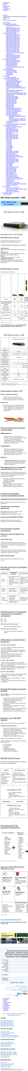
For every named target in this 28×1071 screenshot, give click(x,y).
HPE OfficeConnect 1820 (12, 134)
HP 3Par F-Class (10, 95)
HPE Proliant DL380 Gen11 (7, 1022)
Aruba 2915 (9, 143)
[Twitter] (20, 994)
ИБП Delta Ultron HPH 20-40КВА (9, 1053)
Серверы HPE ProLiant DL (9, 33)
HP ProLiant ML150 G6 (11, 63)
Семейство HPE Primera (12, 79)
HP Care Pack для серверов (12, 187)
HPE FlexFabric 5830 (11, 172)
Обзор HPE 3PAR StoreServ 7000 (14, 90)
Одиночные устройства (12, 121)
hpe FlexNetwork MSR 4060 (13, 177)
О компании (6, 2)
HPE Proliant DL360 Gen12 (7, 1020)
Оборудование (7, 6)
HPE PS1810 (9, 133)
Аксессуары (6, 76)
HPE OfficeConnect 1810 (12, 131)
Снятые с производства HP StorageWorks (16, 124)
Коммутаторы (9, 181)
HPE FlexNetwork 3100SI (12, 152)
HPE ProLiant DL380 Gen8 (12, 57)
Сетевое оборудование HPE (10, 125)
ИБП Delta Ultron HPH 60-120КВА (9, 1054)
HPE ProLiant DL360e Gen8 (13, 55)
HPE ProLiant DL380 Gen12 (13, 35)
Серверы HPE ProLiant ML (10, 59)
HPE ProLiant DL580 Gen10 (13, 39)
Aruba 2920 (9, 144)
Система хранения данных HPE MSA (10, 1036)
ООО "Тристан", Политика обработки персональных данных (14, 1014)
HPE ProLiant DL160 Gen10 (13, 44)
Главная (5, 15)
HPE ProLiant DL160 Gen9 (12, 47)
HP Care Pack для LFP (11, 190)
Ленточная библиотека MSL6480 (17, 120)
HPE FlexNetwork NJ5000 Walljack (14, 156)
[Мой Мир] (24, 994)
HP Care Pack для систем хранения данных (16, 189)
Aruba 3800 (9, 148)
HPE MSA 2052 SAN (11, 103)
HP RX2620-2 (9, 74)
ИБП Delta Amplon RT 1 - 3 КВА (8, 1051)
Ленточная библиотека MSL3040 (17, 118)
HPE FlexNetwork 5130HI (12, 160)
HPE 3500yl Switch (10, 153)
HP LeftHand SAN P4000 (12, 98)
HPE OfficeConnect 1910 (12, 135)
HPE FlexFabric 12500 (11, 176)
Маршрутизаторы (10, 179)
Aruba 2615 (9, 140)
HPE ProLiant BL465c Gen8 (13, 30)
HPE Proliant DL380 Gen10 (7, 1024)
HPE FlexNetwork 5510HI (12, 166)
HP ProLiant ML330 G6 (11, 64)
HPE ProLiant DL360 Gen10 (13, 42)
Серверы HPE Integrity (8, 69)
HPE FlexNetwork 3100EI (12, 151)
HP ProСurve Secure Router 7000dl (14, 178)
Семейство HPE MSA (11, 99)
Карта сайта (6, 1007)
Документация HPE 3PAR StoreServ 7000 (16, 94)
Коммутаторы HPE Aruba (7, 1042)
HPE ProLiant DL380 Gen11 (13, 38)
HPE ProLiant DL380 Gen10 (13, 43)
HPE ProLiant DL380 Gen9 (12, 51)
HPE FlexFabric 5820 (11, 170)
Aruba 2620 (9, 142)
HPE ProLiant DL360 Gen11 (13, 37)
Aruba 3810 (9, 150)
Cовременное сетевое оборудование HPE (16, 183)
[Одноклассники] (22, 994)
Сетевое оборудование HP (12, 182)
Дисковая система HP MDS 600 (14, 111)
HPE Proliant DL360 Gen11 (7, 1023)
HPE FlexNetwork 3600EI (12, 155)
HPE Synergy (6, 22)
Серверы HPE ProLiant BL (9, 24)
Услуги (5, 5)
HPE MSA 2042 (10, 107)
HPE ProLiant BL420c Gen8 (13, 27)
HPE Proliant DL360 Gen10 (7, 1025)
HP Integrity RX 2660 (11, 70)
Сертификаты (6, 8)
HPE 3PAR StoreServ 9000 (12, 83)
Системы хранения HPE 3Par (8, 1032)
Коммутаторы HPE (11, 127)
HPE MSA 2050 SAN (11, 102)
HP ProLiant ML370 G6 (11, 65)
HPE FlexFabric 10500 (11, 174)
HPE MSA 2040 (10, 105)
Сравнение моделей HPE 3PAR (14, 86)
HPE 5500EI (9, 164)
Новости (5, 3)
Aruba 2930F (9, 146)
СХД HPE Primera (5, 1031)
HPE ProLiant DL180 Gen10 (13, 46)
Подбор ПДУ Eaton (5, 1066)
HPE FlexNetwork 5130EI (12, 161)
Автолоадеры (9, 122)
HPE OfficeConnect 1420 (12, 129)
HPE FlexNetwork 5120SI (12, 159)
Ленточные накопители (12, 112)
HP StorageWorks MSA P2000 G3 (14, 108)
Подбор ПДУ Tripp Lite (6, 1065)
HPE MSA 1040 (10, 104)
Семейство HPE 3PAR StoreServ (14, 81)
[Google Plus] (26, 994)
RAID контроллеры (11, 77)
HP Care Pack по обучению (12, 191)
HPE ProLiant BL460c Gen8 (13, 29)
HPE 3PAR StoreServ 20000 (13, 82)
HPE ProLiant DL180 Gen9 (12, 48)
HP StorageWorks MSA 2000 (13, 109)
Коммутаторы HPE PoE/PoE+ (8, 1043)
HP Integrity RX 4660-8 (11, 72)
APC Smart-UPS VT (5, 1055)
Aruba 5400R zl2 (10, 163)
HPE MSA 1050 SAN (11, 100)
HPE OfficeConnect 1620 (12, 130)
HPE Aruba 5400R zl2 (6, 1044)
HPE (4, 19)
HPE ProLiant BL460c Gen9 (13, 25)
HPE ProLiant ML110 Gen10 (13, 60)
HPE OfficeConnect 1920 (12, 137)
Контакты (5, 10)
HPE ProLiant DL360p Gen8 (13, 56)
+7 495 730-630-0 (5, 12)
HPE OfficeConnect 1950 (12, 138)
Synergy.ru (5, 1008)
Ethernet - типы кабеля (11, 185)
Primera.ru (5, 1010)
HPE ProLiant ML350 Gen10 (13, 61)
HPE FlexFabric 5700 (11, 168)
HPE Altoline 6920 (10, 173)
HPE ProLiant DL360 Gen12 (13, 34)
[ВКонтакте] (18, 994)
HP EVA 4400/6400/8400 (12, 96)
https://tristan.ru (24, 991)
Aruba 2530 (9, 139)
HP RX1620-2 (9, 73)
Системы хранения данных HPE (11, 78)
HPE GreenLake (7, 194)
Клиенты (5, 7)
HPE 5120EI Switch (11, 157)
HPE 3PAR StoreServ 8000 (12, 85)
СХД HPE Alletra (5, 1034)
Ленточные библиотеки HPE (13, 115)
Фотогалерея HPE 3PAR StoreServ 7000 (15, 92)
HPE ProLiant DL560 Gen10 (13, 40)
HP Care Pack (6, 186)
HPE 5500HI (9, 165)
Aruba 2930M (9, 147)
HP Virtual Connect (7, 192)
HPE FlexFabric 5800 (11, 169)
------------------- (9, 26)
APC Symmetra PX (5, 1057)
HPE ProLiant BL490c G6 (12, 31)
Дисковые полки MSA (11, 113)
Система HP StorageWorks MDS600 (9, 1035)
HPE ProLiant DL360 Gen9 (12, 50)
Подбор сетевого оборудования (14, 126)
